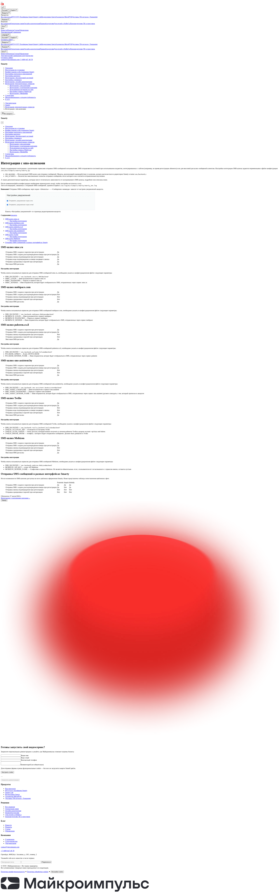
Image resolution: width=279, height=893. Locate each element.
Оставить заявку (7, 58)
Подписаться (46, 862)
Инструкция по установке (15, 70)
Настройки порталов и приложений (18, 74)
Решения (5, 19)
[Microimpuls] (12, 5)
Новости (4, 54)
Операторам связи (17, 49)
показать (14, 215)
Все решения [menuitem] (5, 24)
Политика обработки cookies (37, 872)
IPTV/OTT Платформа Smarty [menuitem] (22, 17)
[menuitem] (5, 10)
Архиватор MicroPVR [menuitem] (64, 17)
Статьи (16, 54)
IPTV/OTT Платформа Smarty (22, 44)
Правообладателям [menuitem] (47, 24)
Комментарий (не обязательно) (32, 765)
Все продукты (6, 44)
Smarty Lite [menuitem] (37, 17)
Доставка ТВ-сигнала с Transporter (85, 44)
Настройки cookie (57, 872)
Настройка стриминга (13, 80)
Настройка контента (12, 76)
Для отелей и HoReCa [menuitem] (62, 24)
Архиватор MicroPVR (64, 44)
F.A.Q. (7, 99)
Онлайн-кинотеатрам (32, 49)
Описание (9, 68)
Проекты (10, 54)
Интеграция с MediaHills (19, 93)
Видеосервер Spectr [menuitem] (48, 17)
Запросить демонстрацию (10, 780)
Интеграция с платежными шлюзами (23, 88)
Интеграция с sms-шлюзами (20, 86)
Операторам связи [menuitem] (17, 24)
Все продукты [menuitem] (6, 17)
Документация (6, 32)
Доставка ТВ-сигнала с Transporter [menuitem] (85, 17)
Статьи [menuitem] (16, 30)
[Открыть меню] (14, 40)
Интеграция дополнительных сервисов (19, 84)
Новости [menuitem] (4, 30)
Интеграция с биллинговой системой (19, 78)
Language (5, 35)
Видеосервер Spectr (48, 44)
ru (2, 7)
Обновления (23, 54)
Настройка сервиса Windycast (20, 91)
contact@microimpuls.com (10, 59)
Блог (3, 26)
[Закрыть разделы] (14, 114)
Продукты (5, 13)
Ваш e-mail (25, 758)
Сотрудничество (27, 56)
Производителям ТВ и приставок (82, 49)
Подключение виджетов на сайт (21, 89)
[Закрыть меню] (2, 2)
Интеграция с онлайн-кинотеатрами (18, 82)
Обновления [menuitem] (23, 30)
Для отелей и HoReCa (62, 49)
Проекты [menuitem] (10, 30)
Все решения (5, 49)
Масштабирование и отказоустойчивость (20, 97)
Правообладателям (47, 49)
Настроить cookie (7, 772)
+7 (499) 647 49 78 (26, 59)
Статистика (9, 95)
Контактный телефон (29, 760)
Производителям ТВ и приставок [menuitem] (82, 24)
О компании (16, 32)
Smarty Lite (37, 44)
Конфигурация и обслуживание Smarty (19, 72)
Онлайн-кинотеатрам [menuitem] (32, 24)
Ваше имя (24, 755)
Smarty (7, 105)
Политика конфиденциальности (13, 872)
